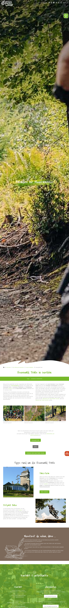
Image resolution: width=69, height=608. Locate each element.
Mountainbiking (15, 385)
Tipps (28, 378)
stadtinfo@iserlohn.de (20, 595)
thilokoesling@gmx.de (20, 606)
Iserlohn (10, 388)
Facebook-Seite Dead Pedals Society (35, 453)
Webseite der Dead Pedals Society (51, 398)
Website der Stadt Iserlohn (42, 400)
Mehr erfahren (44, 492)
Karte (35, 446)
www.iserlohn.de (20, 597)
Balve (20, 510)
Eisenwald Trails (35, 440)
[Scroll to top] (66, 605)
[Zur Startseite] (7, 3)
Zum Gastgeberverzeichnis (50, 606)
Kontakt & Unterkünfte (36, 378)
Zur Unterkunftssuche (50, 596)
